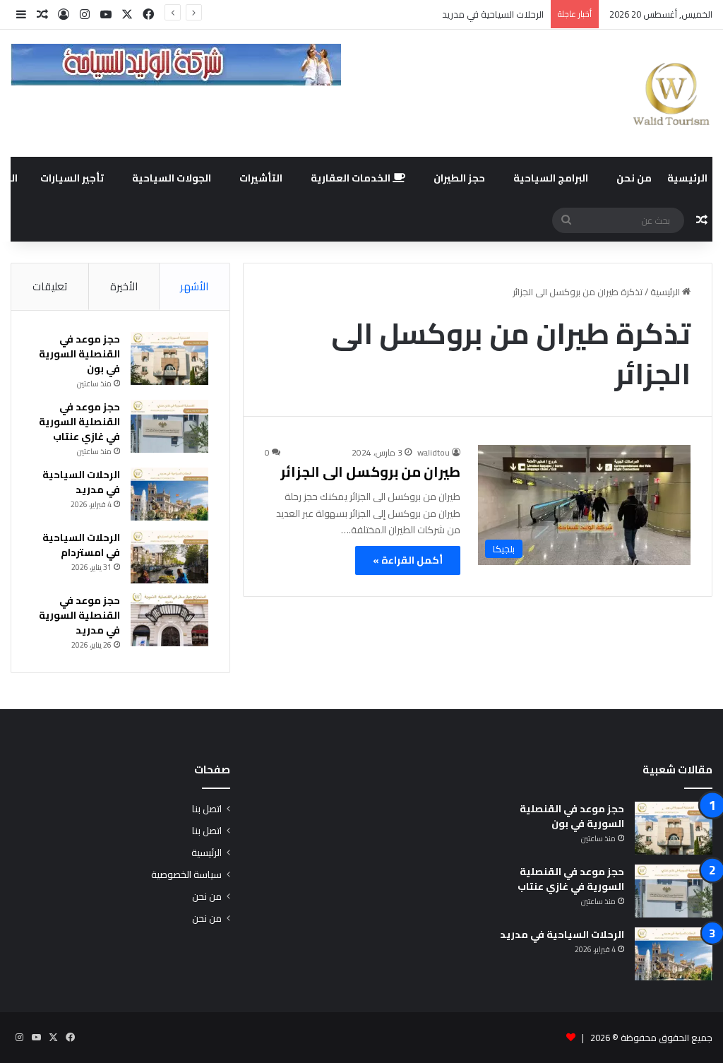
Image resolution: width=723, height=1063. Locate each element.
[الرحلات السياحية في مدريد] (169, 494)
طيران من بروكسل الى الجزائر (370, 471)
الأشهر (194, 286)
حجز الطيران (459, 178)
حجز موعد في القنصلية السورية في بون (79, 354)
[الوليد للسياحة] (671, 93)
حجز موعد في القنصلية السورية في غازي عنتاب (79, 422)
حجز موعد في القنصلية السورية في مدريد (79, 615)
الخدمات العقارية (352, 178)
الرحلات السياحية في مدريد (493, 14)
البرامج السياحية (550, 178)
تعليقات (49, 286)
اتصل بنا (207, 809)
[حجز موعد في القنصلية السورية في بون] (169, 358)
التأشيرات (260, 178)
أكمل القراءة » (408, 560)
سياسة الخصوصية (186, 874)
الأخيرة (124, 286)
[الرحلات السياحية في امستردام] (169, 556)
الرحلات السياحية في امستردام (81, 545)
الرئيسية (687, 178)
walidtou (433, 452)
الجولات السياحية (171, 178)
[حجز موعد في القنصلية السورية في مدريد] (169, 619)
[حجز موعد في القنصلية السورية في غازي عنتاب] (169, 426)
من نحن (634, 178)
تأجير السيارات (72, 178)
